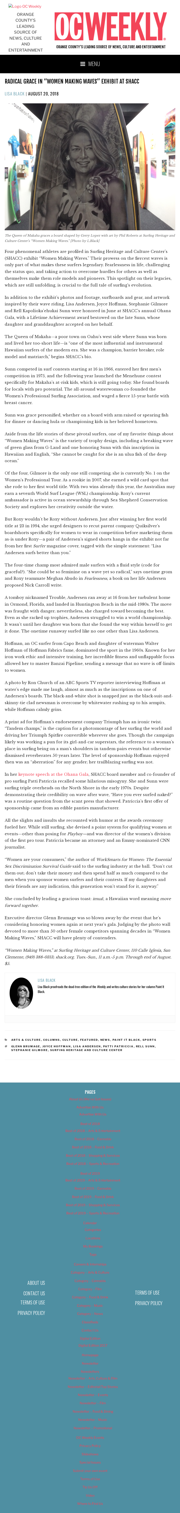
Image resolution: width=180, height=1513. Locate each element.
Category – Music (90, 1305)
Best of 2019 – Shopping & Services (93, 1205)
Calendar (90, 1223)
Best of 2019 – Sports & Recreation (92, 1213)
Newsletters (90, 1371)
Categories (93, 1230)
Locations (93, 1238)
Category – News (90, 1314)
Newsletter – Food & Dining (93, 1411)
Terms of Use (32, 1302)
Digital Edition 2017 (93, 1345)
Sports (149, 1039)
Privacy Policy (31, 1312)
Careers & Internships (90, 1264)
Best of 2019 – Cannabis (93, 1188)
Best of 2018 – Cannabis (93, 1139)
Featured (89, 1039)
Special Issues (90, 1462)
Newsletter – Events (93, 1395)
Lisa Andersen (87, 1046)
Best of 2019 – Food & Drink (93, 1197)
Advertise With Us (90, 1107)
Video (90, 1495)
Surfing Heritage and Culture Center (86, 1050)
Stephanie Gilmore (29, 1050)
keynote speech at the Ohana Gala (53, 774)
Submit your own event (90, 1471)
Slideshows (90, 1454)
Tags (93, 1254)
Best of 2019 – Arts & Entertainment (92, 1180)
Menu (94, 63)
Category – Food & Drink (90, 1297)
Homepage (90, 1355)
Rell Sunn (145, 1046)
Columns (51, 1039)
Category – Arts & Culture (90, 1272)
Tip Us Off (90, 1487)
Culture (70, 1039)
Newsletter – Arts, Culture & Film (92, 1378)
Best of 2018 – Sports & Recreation (92, 1164)
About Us (36, 1282)
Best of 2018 (90, 1124)
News (105, 1039)
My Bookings (93, 1246)
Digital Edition (90, 1338)
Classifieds (90, 1322)
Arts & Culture (26, 1039)
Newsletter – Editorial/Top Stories (93, 1387)
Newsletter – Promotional (93, 1428)
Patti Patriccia (118, 1046)
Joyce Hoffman (56, 1046)
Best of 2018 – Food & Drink (93, 1147)
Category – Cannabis (90, 1281)
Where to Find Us (90, 1504)
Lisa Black (15, 94)
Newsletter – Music (92, 1420)
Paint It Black (126, 1039)
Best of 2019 (90, 1173)
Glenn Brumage (25, 1046)
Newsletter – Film (93, 1403)
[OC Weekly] (24, 6)
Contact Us (34, 1293)
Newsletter (90, 1363)
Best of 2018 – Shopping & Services (93, 1155)
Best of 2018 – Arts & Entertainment (92, 1131)
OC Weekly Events (90, 1438)
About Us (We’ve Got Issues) (90, 1099)
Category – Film (90, 1289)
